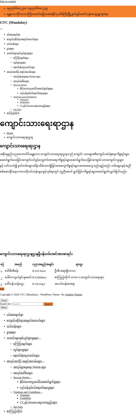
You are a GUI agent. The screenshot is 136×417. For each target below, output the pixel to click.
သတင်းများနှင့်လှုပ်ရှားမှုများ (20, 53)
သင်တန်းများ (13, 43)
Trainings (24, 99)
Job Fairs (17, 109)
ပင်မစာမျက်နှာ (13, 34)
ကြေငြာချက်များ (21, 57)
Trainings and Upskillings (25, 97)
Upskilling (25, 102)
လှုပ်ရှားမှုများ (19, 62)
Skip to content (8, 1)
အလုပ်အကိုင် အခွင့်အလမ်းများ (21, 71)
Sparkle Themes (73, 294)
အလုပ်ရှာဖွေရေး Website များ (26, 76)
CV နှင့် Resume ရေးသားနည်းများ (35, 105)
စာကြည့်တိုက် (13, 113)
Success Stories (20, 85)
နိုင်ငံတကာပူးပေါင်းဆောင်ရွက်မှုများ (36, 88)
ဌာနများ (10, 48)
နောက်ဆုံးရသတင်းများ (24, 67)
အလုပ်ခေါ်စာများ (21, 81)
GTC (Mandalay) (13, 22)
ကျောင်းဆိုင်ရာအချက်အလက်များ (22, 39)
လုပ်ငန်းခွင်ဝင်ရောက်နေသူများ (34, 93)
